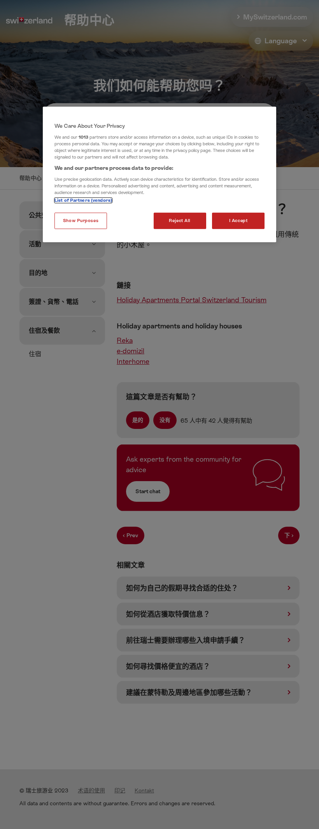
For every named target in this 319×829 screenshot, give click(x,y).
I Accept (238, 220)
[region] (159, 174)
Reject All (180, 220)
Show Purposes (80, 220)
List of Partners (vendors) (83, 200)
